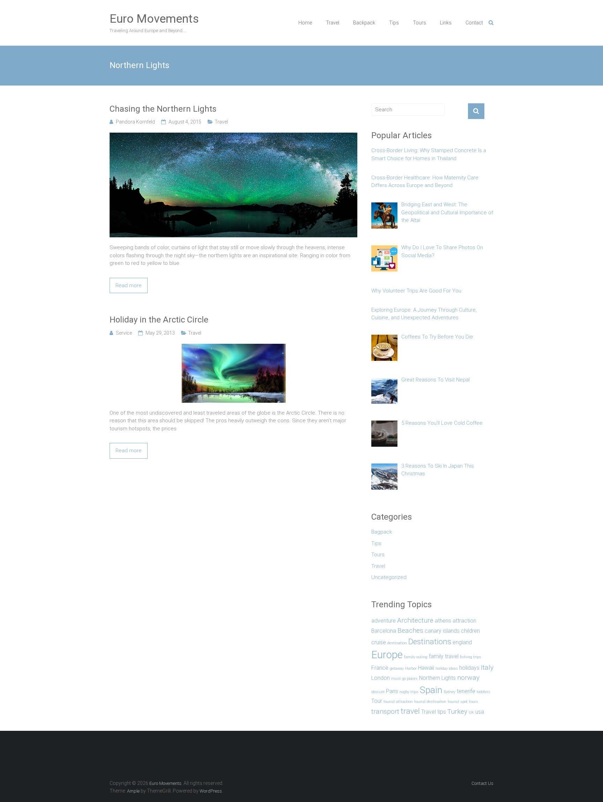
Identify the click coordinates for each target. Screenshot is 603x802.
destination (397, 643)
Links (446, 22)
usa (479, 711)
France (379, 667)
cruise (378, 642)
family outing (415, 657)
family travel (444, 656)
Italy (487, 667)
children (470, 631)
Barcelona (383, 631)
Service (124, 333)
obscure (378, 692)
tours (473, 701)
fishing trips (470, 657)
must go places (404, 678)
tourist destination (430, 701)
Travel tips (433, 711)
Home (305, 22)
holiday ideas (447, 668)
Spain (431, 689)
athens (443, 620)
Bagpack (381, 532)
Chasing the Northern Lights (163, 109)
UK (471, 712)
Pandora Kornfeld (135, 122)
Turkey (457, 711)
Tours (419, 22)
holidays (469, 667)
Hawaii (426, 667)
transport (385, 711)
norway (468, 678)
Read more (129, 285)
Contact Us (482, 783)
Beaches (410, 630)
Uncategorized (389, 577)
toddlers (483, 692)
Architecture (415, 620)
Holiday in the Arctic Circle (159, 320)
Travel (332, 22)
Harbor (411, 668)
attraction (464, 620)
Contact (474, 22)
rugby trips (409, 692)
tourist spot (458, 701)
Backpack (364, 22)
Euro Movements (154, 18)
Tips (394, 22)
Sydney (449, 692)
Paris (392, 691)
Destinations (429, 641)
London (380, 678)
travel (410, 710)
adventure (383, 620)
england (462, 642)
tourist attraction (398, 701)
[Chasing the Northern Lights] (233, 136)
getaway (397, 668)
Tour (376, 701)
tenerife (466, 691)
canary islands (442, 631)
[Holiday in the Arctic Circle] (233, 347)
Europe (387, 655)
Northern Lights (437, 678)
